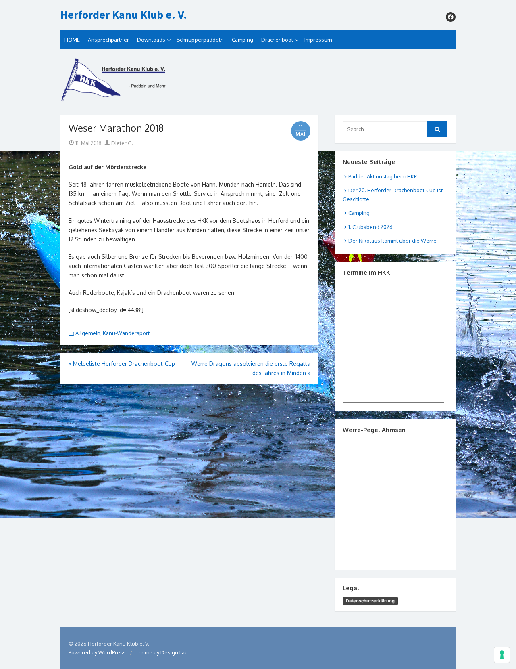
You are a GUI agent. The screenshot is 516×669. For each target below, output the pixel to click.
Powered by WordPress (97, 652)
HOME (72, 39)
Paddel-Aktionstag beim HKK (382, 176)
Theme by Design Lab (162, 652)
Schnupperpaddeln (200, 39)
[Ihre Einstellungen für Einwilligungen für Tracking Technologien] (502, 655)
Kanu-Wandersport (126, 333)
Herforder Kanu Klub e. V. (123, 15)
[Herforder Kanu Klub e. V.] (258, 82)
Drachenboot (277, 39)
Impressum (318, 39)
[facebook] (451, 17)
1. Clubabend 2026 (370, 227)
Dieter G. (121, 143)
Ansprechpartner (108, 39)
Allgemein (87, 333)
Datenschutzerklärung (370, 601)
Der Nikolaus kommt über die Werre (392, 240)
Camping (242, 39)
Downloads (151, 39)
